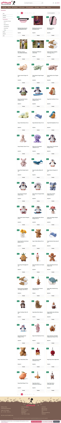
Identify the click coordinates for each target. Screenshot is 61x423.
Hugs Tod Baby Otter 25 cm (23, 313)
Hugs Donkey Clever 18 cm (23, 146)
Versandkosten (28, 418)
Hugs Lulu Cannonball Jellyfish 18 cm (37, 147)
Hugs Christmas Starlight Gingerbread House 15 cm (52, 336)
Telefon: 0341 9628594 (5, 410)
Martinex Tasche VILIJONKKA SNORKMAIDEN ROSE (51, 29)
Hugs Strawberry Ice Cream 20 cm (38, 265)
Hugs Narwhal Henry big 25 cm (53, 242)
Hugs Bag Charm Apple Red (53, 359)
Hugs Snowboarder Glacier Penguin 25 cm (38, 218)
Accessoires (5, 19)
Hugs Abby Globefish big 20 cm (52, 289)
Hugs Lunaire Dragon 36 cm (23, 76)
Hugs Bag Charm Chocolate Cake (50, 384)
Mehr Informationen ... (4, 422)
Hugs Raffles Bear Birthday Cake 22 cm (53, 313)
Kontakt (22, 408)
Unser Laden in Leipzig (25, 413)
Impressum (44, 413)
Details (23, 35)
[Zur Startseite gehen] (8, 3)
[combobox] (32, 3)
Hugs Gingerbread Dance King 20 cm (52, 265)
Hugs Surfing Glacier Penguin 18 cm (36, 100)
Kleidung (4, 15)
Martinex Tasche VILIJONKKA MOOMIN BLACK (22, 52)
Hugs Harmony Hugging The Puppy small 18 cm (23, 289)
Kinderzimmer (6, 28)
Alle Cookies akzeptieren (36, 421)
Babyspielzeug (6, 24)
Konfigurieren (56, 421)
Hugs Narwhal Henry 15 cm (38, 122)
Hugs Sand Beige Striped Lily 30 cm (52, 218)
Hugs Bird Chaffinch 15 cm (52, 99)
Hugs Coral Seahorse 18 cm (38, 335)
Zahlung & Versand (24, 409)
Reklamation (23, 412)
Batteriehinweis (44, 409)
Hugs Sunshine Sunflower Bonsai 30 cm (23, 242)
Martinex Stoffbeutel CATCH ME (36, 52)
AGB (42, 411)
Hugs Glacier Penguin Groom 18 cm (22, 194)
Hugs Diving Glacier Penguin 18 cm (22, 336)
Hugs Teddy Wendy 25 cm (38, 241)
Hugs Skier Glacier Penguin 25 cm (23, 218)
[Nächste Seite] (32, 13)
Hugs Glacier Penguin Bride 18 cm (38, 194)
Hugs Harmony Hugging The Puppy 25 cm (52, 52)
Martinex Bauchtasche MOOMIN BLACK (37, 29)
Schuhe (4, 17)
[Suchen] (42, 3)
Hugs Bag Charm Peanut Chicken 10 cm (37, 289)
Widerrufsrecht (44, 408)
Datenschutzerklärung (46, 412)
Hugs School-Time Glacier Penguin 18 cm (52, 147)
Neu (3, 13)
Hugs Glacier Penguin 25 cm (52, 171)
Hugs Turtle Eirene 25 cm (23, 122)
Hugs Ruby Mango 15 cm (23, 383)
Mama (4, 31)
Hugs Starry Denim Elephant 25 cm (51, 194)
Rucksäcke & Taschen (7, 21)
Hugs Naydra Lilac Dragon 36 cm (52, 76)
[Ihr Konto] (53, 3)
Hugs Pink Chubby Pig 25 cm (23, 171)
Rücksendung (23, 411)
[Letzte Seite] (34, 13)
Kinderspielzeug (6, 26)
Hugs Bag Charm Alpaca (37, 312)
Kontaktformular (10, 415)
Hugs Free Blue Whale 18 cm (37, 171)
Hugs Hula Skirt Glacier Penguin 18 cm (22, 100)
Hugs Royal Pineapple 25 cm (23, 265)
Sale (3, 35)
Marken (4, 33)
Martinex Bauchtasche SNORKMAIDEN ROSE (22, 29)
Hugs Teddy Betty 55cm (23, 359)
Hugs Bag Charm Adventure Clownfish (36, 384)
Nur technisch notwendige (47, 421)
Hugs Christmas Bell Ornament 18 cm (36, 360)
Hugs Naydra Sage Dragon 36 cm (38, 76)
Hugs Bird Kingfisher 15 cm (53, 122)
